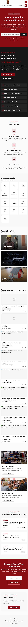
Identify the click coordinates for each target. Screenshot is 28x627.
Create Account (14, 582)
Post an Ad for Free (13, 578)
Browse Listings (7, 78)
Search (23, 34)
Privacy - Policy (14, 623)
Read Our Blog (14, 607)
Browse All (21, 290)
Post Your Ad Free (7, 74)
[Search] (26, 5)
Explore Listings (7, 473)
